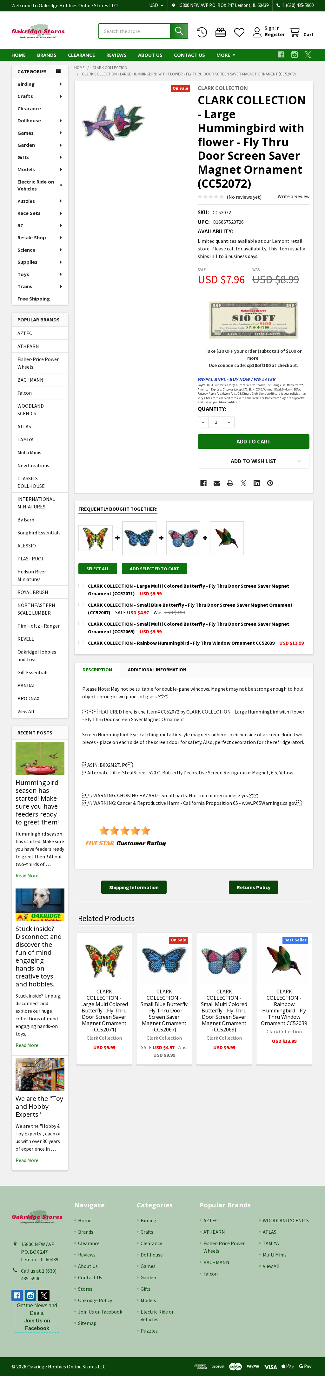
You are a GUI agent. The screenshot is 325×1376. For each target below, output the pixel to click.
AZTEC (24, 333)
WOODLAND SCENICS (30, 410)
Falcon (24, 393)
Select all (97, 569)
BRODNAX (28, 698)
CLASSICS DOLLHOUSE (31, 482)
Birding (26, 84)
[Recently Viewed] (203, 32)
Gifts (23, 157)
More (223, 55)
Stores (85, 1289)
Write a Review (293, 196)
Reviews (116, 55)
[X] (308, 54)
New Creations (33, 465)
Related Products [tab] (106, 918)
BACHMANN (30, 380)
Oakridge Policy (95, 1300)
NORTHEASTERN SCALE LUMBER (36, 609)
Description (97, 670)
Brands (46, 55)
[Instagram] (294, 54)
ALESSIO (26, 545)
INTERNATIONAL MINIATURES (36, 503)
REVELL (25, 639)
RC (20, 225)
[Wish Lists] (240, 32)
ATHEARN (28, 346)
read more (27, 875)
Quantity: (212, 408)
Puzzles (26, 201)
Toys (23, 274)
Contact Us (189, 55)
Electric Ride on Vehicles (35, 185)
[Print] (230, 483)
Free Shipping (33, 298)
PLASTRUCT (30, 558)
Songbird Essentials (39, 532)
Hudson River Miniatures (31, 575)
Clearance (81, 55)
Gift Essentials (33, 672)
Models (26, 169)
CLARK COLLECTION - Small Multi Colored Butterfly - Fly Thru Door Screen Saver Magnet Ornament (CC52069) (224, 1010)
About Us (150, 55)
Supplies (27, 262)
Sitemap (87, 1323)
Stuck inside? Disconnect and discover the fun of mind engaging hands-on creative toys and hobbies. (39, 956)
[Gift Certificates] (222, 32)
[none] (113, 120)
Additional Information (157, 670)
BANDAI (26, 685)
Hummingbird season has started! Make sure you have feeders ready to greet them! (37, 802)
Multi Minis (29, 452)
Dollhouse (29, 120)
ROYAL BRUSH (32, 592)
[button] (253, 461)
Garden (26, 145)
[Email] (216, 483)
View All (25, 711)
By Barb (25, 519)
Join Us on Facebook (100, 1311)
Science (26, 250)
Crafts (25, 96)
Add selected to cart (154, 569)
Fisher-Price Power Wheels (38, 363)
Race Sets (29, 213)
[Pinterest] (270, 483)
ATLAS (24, 426)
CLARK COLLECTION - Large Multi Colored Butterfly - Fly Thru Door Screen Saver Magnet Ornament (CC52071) (104, 1010)
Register (275, 34)
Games (25, 133)
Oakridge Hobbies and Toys (36, 655)
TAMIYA (25, 439)
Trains (24, 286)
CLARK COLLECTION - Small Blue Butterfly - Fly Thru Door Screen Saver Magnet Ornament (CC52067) (164, 1010)
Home (18, 55)
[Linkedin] (256, 483)
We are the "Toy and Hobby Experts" (39, 1106)
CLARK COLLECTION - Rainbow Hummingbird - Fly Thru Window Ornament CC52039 (284, 1007)
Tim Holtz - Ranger (38, 626)
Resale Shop (31, 237)
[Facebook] (281, 54)
